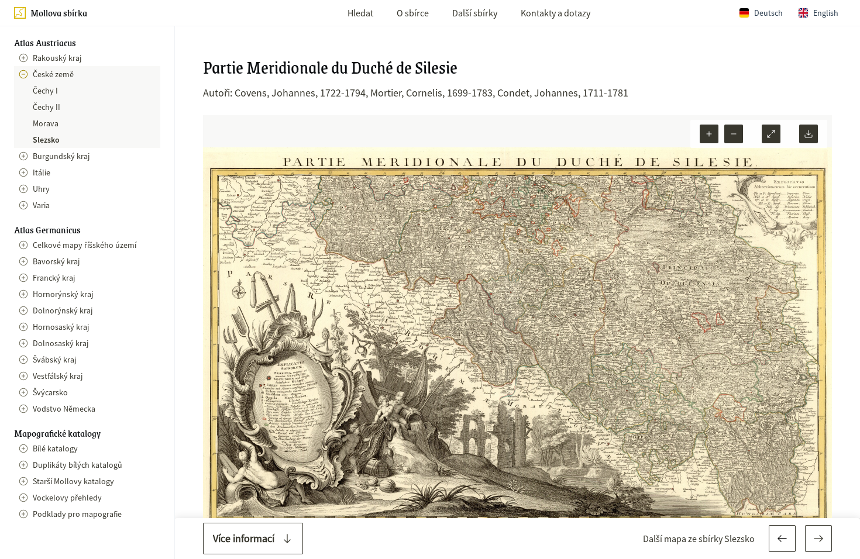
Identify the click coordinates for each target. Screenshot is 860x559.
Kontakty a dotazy (555, 13)
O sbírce (413, 13)
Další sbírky (474, 13)
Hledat (360, 13)
